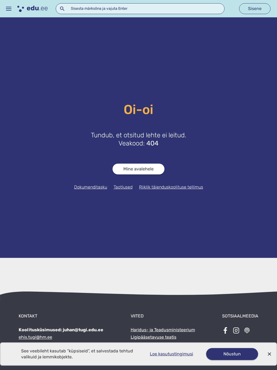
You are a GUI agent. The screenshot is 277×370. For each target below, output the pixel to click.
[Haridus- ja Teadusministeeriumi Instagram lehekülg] (236, 331)
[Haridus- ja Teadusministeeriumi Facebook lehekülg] (225, 331)
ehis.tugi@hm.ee (35, 337)
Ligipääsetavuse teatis (153, 337)
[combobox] (140, 8)
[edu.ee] (32, 8)
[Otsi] (62, 9)
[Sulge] (269, 354)
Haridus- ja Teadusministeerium (163, 329)
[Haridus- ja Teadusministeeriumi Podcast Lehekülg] (247, 331)
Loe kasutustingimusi (171, 353)
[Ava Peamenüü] (8, 8)
